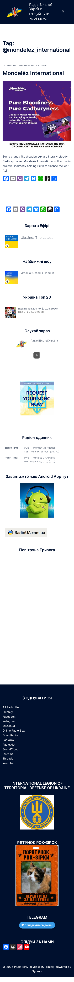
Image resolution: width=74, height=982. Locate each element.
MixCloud (9, 726)
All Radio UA (11, 707)
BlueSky (8, 712)
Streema (8, 754)
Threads (8, 758)
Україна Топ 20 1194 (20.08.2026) (38, 308)
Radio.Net (9, 744)
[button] (63, 11)
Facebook (9, 716)
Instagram (9, 721)
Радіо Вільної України (40, 7)
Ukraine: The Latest (37, 238)
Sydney (37, 971)
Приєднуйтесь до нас (38, 925)
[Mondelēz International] (37, 115)
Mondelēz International (33, 73)
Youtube (8, 763)
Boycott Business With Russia (27, 65)
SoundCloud (11, 749)
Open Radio (10, 735)
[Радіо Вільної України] (15, 12)
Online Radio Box (14, 730)
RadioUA (8, 740)
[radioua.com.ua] (26, 532)
